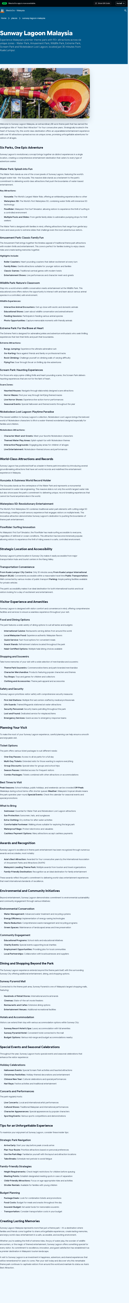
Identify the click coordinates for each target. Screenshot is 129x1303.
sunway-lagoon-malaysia (33, 18)
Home (3, 18)
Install (119, 3)
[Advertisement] (109, 82)
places (14, 18)
